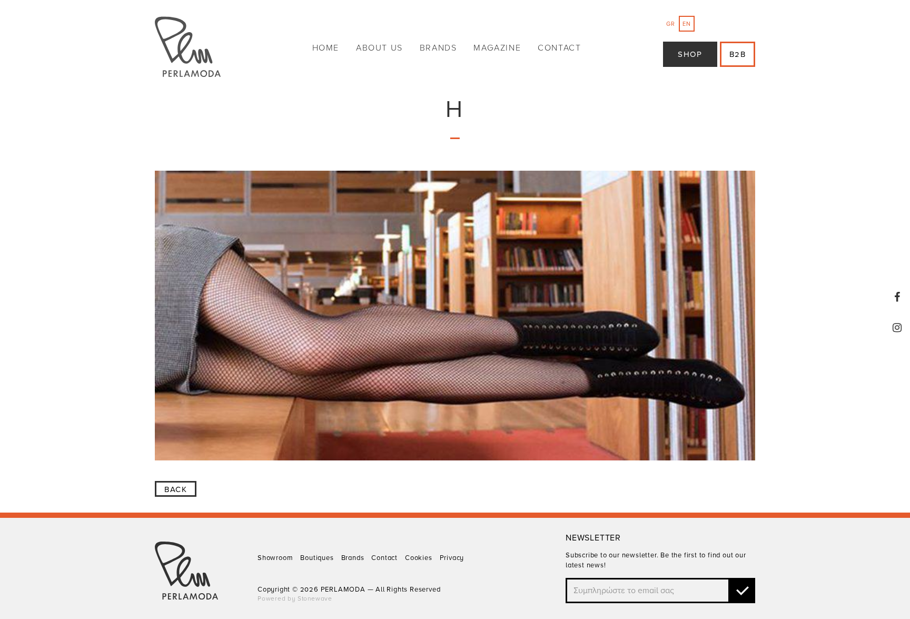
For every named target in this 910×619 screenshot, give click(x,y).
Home (325, 48)
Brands (438, 48)
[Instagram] (897, 327)
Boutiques (316, 558)
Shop (690, 54)
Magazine (497, 48)
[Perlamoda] (188, 48)
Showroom (275, 558)
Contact (559, 48)
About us (379, 48)
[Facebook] (897, 297)
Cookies (418, 558)
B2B (737, 54)
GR (670, 24)
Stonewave (315, 598)
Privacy (452, 558)
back (175, 489)
